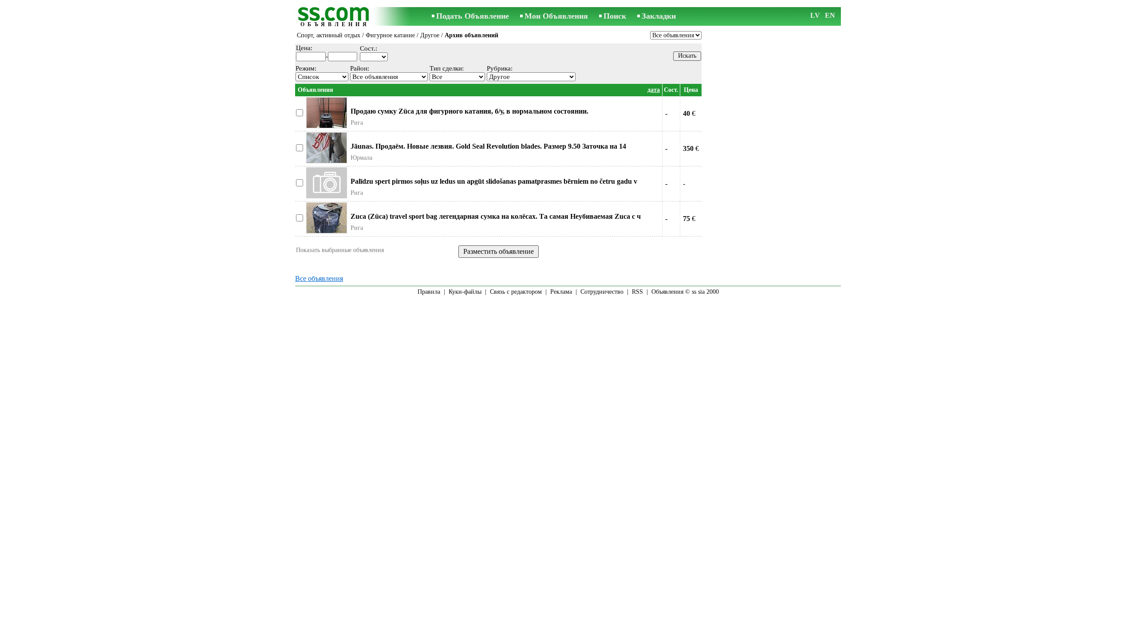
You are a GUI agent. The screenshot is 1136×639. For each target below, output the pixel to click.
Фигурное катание (390, 35)
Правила (429, 291)
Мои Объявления (556, 16)
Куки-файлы (465, 291)
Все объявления (319, 278)
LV (815, 15)
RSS (637, 291)
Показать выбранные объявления (340, 250)
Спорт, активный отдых (328, 35)
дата (653, 90)
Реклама (561, 291)
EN (830, 15)
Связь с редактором (516, 291)
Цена (691, 90)
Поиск (615, 16)
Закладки (659, 16)
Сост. (671, 90)
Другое (429, 35)
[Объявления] (335, 17)
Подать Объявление (472, 16)
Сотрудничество (601, 291)
